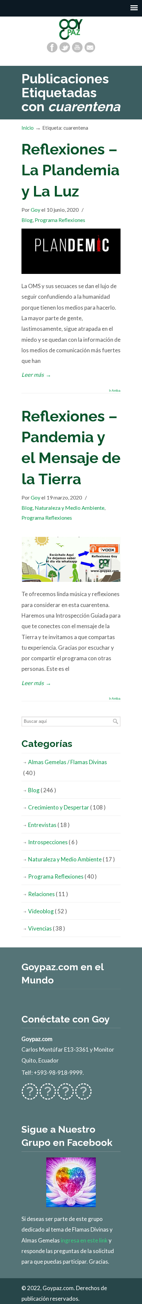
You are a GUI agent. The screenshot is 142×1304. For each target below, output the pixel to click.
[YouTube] (77, 47)
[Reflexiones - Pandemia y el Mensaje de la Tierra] (71, 579)
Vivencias (46, 928)
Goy (35, 209)
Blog (27, 220)
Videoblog (47, 911)
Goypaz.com (71, 29)
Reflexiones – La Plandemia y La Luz (70, 170)
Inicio (27, 128)
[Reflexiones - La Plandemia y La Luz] (71, 271)
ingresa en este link (84, 1240)
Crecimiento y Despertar (67, 807)
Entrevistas (49, 824)
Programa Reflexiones (60, 220)
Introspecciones (53, 842)
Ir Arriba (115, 390)
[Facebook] (52, 47)
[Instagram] (65, 1095)
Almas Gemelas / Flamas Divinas (65, 767)
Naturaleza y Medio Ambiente (69, 507)
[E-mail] (90, 47)
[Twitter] (64, 47)
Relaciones (48, 894)
